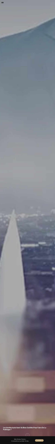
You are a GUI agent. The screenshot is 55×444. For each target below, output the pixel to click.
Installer (39, 440)
